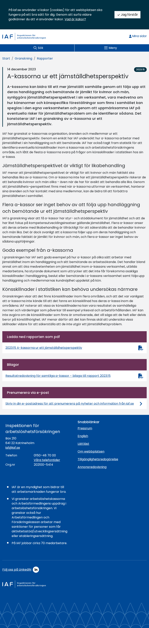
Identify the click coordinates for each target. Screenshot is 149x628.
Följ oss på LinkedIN (16, 569)
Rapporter (45, 58)
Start (6, 58)
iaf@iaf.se (12, 447)
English (83, 436)
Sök (40, 48)
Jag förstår (129, 14)
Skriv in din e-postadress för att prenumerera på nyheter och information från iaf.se (69, 403)
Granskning (23, 58)
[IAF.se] (24, 36)
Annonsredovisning (92, 467)
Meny (113, 48)
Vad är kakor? (75, 19)
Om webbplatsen (91, 451)
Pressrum (85, 428)
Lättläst (83, 444)
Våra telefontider (47, 460)
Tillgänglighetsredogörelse (98, 459)
